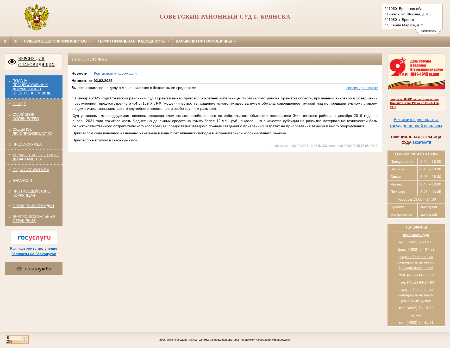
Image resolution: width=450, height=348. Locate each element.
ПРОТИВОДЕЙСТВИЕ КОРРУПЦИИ (31, 193)
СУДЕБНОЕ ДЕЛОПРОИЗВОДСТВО (32, 131)
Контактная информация (115, 73)
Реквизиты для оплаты (416, 119)
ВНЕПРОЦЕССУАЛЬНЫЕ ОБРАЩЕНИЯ (33, 218)
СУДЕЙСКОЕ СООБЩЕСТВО (25, 116)
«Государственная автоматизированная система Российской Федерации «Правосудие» (232, 339)
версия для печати (362, 88)
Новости (80, 73)
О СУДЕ (19, 104)
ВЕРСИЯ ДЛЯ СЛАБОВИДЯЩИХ (36, 61)
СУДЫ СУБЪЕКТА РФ (30, 170)
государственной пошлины (416, 126)
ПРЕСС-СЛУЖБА (27, 144)
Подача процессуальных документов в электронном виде (31, 87)
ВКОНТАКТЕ (422, 143)
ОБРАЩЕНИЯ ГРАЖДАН (33, 206)
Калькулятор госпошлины (204, 41)
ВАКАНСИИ (22, 180)
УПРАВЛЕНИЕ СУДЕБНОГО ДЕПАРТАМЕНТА (35, 157)
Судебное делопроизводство (56, 41)
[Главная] (5, 41)
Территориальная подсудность (132, 41)
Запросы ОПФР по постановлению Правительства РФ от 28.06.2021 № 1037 (414, 103)
